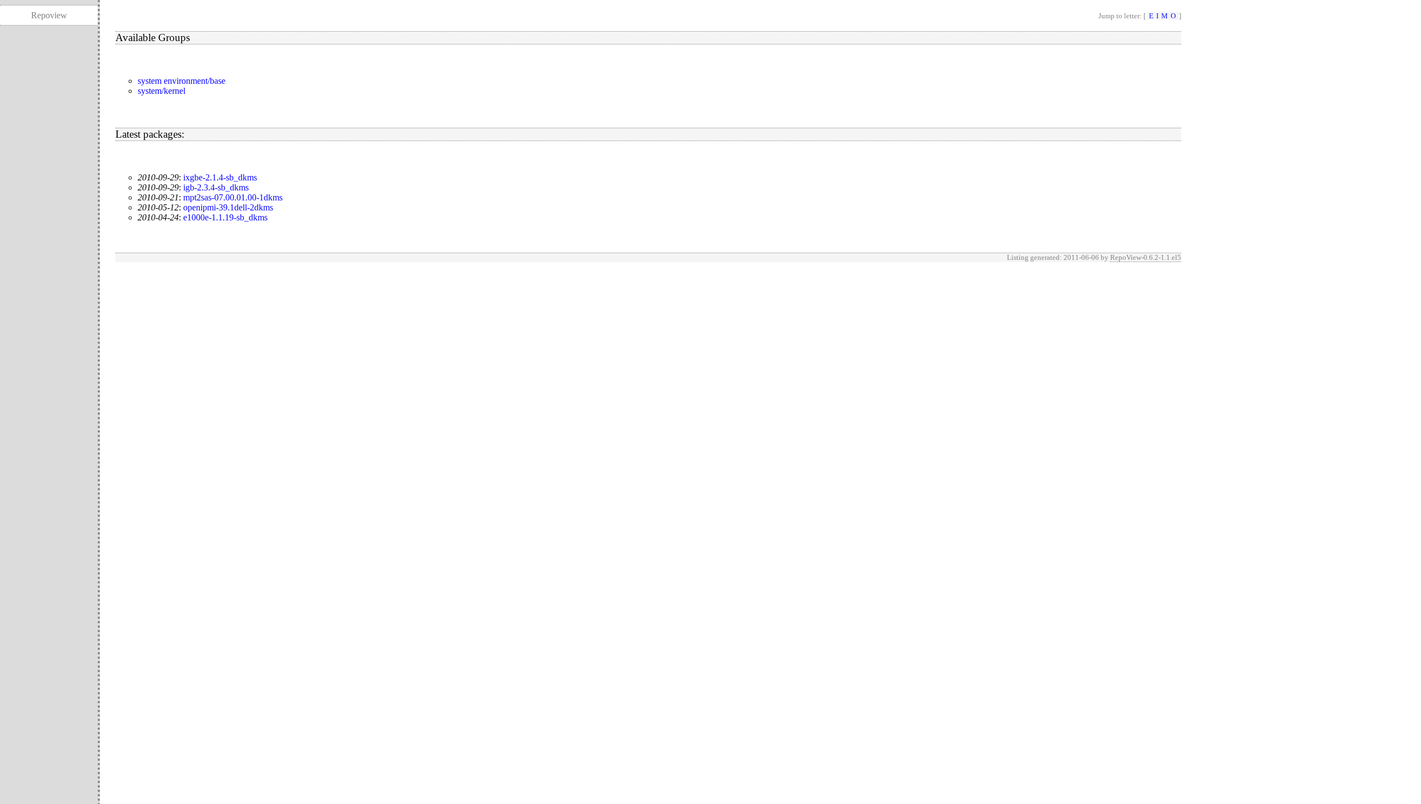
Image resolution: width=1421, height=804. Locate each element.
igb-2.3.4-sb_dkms (216, 187)
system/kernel (161, 91)
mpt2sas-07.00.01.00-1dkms (233, 197)
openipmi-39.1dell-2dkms (228, 207)
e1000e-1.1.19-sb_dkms (225, 217)
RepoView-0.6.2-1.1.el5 (1145, 257)
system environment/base (181, 81)
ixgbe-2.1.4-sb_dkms (220, 177)
